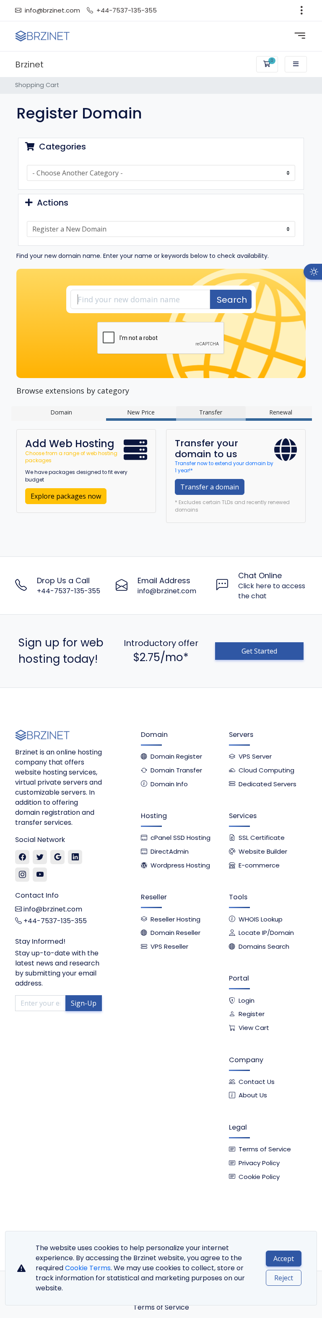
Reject (283, 1277)
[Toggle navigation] (301, 10)
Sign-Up (83, 1003)
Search (232, 300)
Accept (283, 1258)
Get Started (259, 651)
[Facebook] (22, 857)
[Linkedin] (75, 857)
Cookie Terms (88, 1268)
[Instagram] (22, 875)
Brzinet (29, 64)
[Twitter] (40, 857)
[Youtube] (40, 875)
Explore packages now (66, 496)
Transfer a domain (209, 487)
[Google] (57, 857)
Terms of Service (161, 1307)
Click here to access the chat (271, 591)
